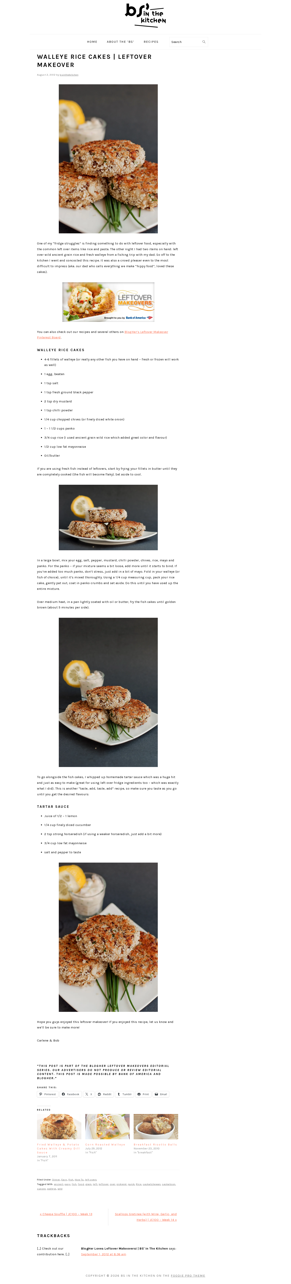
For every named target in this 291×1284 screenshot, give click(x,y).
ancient (58, 1184)
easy (67, 1184)
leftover (103, 1184)
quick (131, 1184)
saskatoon (168, 1184)
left (95, 1184)
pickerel (121, 1184)
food (81, 1184)
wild (60, 1188)
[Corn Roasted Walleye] (107, 1126)
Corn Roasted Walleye (105, 1144)
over (112, 1184)
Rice (138, 1184)
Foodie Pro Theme (188, 1275)
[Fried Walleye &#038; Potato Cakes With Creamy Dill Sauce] (59, 1126)
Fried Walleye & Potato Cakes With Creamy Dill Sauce (58, 1148)
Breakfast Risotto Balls (155, 1144)
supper (41, 1188)
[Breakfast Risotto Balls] (156, 1126)
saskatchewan (152, 1184)
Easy (64, 1179)
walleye (51, 1188)
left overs (91, 1179)
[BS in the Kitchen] (145, 31)
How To (79, 1179)
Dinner (56, 1179)
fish (74, 1184)
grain (88, 1184)
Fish (70, 1179)
